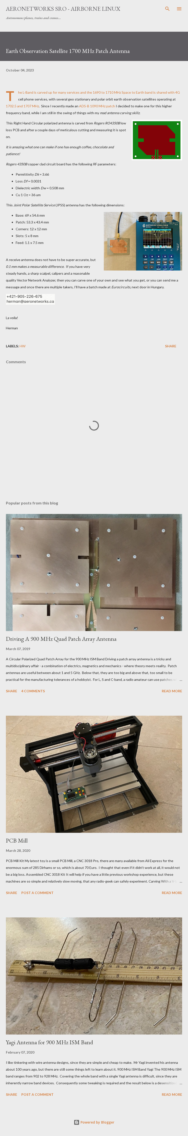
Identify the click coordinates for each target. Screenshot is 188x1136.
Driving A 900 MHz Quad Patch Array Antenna (61, 639)
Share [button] (170, 346)
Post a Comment (37, 893)
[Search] (167, 9)
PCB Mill (17, 840)
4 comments (33, 691)
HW (22, 346)
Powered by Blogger (97, 1122)
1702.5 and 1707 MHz (22, 106)
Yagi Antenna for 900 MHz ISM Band (49, 1042)
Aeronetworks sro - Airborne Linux (63, 8)
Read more (172, 691)
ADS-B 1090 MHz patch (97, 106)
